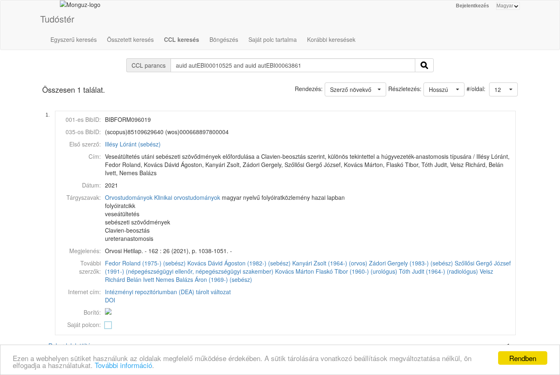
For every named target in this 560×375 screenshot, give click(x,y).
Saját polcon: (84, 324)
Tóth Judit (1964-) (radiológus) (438, 271)
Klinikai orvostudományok (187, 197)
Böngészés (223, 39)
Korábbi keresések (331, 39)
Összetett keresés (130, 39)
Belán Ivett (140, 279)
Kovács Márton (294, 271)
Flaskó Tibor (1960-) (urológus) (356, 271)
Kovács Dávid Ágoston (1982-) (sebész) (239, 263)
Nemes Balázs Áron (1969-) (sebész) (204, 279)
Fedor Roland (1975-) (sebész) (145, 263)
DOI (110, 300)
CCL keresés (181, 39)
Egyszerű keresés (73, 39)
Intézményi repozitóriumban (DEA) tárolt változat (168, 292)
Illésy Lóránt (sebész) (133, 144)
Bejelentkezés (472, 6)
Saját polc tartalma (272, 39)
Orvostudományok (129, 197)
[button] (503, 89)
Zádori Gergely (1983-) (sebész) (411, 263)
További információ (123, 365)
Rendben (522, 358)
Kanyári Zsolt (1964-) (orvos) (329, 263)
